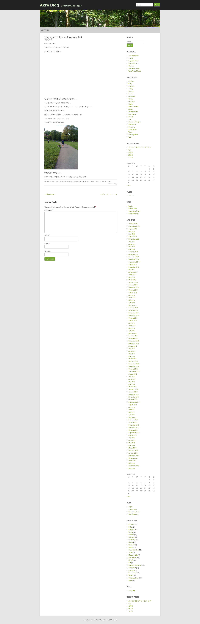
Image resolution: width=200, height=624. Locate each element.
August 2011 (132, 404)
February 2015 (133, 308)
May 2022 (131, 231)
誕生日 (130, 155)
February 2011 (133, 420)
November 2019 (133, 259)
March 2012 (132, 387)
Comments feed (133, 211)
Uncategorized (133, 134)
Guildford (131, 101)
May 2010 (131, 443)
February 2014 (133, 336)
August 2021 (132, 236)
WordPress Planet (134, 71)
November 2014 (133, 315)
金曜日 (130, 152)
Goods (130, 99)
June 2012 (131, 379)
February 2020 (133, 252)
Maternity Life (133, 111)
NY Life (130, 117)
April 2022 (131, 234)
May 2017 (131, 269)
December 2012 (133, 364)
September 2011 (133, 402)
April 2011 (131, 415)
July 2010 (131, 438)
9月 (129, 150)
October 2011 (133, 399)
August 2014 (132, 320)
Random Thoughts (134, 122)
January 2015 (133, 310)
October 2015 (133, 290)
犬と (99, 181)
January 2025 (133, 224)
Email (47, 243)
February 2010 (133, 450)
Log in (130, 206)
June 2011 (131, 410)
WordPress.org (133, 213)
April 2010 (131, 445)
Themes (131, 66)
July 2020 (131, 241)
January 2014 (133, 338)
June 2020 (131, 244)
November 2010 (133, 427)
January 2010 (133, 453)
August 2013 (132, 346)
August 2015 (132, 292)
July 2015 (131, 295)
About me (45, 30)
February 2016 (133, 282)
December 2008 (133, 466)
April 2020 (131, 249)
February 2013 (133, 361)
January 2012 (133, 392)
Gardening (131, 96)
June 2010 (131, 440)
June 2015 (131, 297)
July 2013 (131, 348)
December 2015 (133, 287)
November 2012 (133, 366)
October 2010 (133, 430)
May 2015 (131, 300)
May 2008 (131, 468)
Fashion (131, 91)
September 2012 (133, 371)
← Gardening (49, 194)
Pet (129, 119)
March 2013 (132, 359)
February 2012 (133, 389)
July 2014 (131, 323)
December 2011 (133, 394)
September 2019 (133, 262)
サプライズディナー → (108, 194)
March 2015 (132, 305)
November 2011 (133, 397)
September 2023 (133, 226)
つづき (130, 157)
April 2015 (131, 303)
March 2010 (132, 448)
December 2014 (133, 313)
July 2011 (131, 407)
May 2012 (131, 381)
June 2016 (131, 274)
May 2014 (131, 328)
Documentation (133, 56)
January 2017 (133, 272)
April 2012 (131, 384)
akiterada (56, 181)
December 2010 (133, 425)
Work (130, 137)
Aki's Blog (49, 5)
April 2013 (131, 356)
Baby (130, 83)
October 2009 (133, 458)
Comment (48, 210)
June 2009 (131, 460)
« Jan (128, 185)
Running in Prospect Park (89, 181)
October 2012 (133, 369)
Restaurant (132, 124)
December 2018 (133, 267)
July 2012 (131, 376)
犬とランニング (106, 181)
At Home (131, 81)
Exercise (64, 181)
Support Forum (133, 63)
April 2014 (131, 331)
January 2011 (133, 422)
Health (130, 104)
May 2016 (131, 277)
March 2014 (132, 333)
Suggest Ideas (133, 61)
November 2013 (133, 343)
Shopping (131, 127)
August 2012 (132, 374)
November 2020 (133, 239)
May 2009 (131, 463)
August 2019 (132, 264)
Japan (130, 109)
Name (47, 235)
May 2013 (131, 353)
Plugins (130, 58)
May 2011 (131, 412)
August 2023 (132, 229)
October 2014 (133, 318)
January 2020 (133, 254)
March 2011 (132, 417)
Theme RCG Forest (110, 620)
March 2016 (132, 280)
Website (47, 251)
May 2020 (131, 246)
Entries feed (132, 208)
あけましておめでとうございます (139, 147)
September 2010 (133, 432)
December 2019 (133, 257)
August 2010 (132, 435)
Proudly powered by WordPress (93, 620)
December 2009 (133, 455)
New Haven (132, 114)
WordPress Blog (133, 68)
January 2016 (133, 285)
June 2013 (131, 351)
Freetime (70, 181)
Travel (130, 132)
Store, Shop (132, 129)
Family (130, 89)
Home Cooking (133, 106)
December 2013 (133, 341)
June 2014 (131, 325)
